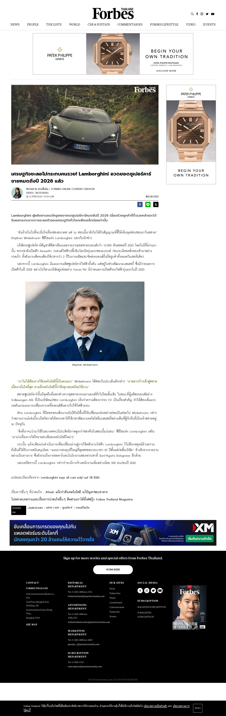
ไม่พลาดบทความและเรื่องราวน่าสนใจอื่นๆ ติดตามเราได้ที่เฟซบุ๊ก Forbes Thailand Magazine (72, 499)
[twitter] (155, 205)
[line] (148, 205)
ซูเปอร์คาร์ (67, 508)
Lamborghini (35, 508)
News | (30, 192)
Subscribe (113, 569)
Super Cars (52, 508)
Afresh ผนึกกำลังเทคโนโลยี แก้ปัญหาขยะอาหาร (76, 492)
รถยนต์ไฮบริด (82, 508)
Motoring (42, 192)
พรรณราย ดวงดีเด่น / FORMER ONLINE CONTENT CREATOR (60, 189)
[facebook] (140, 205)
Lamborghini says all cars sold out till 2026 (70, 477)
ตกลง (198, 708)
